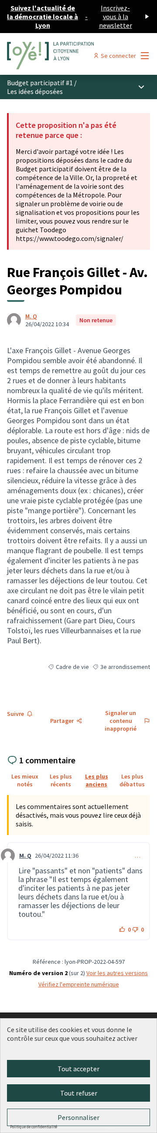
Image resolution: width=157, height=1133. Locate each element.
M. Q (31, 316)
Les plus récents (61, 780)
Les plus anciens (96, 780)
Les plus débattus (132, 780)
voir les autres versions (117, 973)
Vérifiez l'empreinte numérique (78, 984)
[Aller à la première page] (60, 56)
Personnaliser (78, 1117)
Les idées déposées (35, 91)
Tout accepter (78, 1068)
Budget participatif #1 (40, 82)
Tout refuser (78, 1093)
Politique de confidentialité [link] (33, 1126)
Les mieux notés (24, 780)
